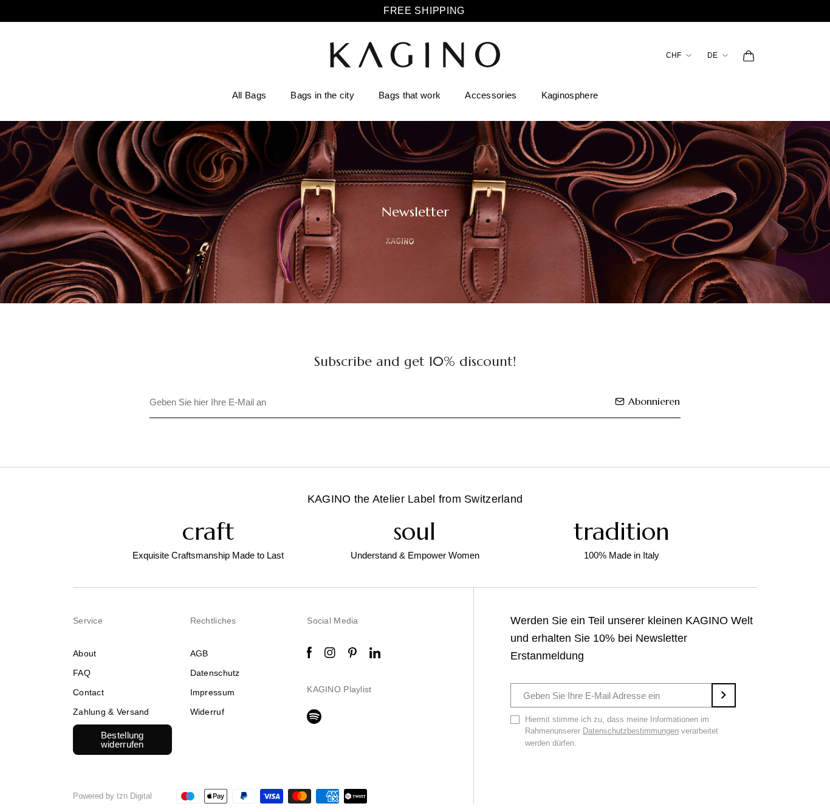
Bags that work (410, 95)
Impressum (212, 692)
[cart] (748, 55)
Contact (88, 692)
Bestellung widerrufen (122, 739)
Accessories (490, 95)
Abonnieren (654, 401)
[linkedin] (374, 652)
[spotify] (314, 716)
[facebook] (309, 652)
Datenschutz (215, 673)
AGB (199, 653)
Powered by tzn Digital (112, 795)
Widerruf (207, 711)
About (84, 653)
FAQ (82, 673)
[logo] (415, 54)
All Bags (249, 95)
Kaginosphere (569, 95)
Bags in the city (322, 95)
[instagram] (329, 652)
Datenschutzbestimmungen (631, 730)
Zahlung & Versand (111, 711)
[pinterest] (352, 652)
